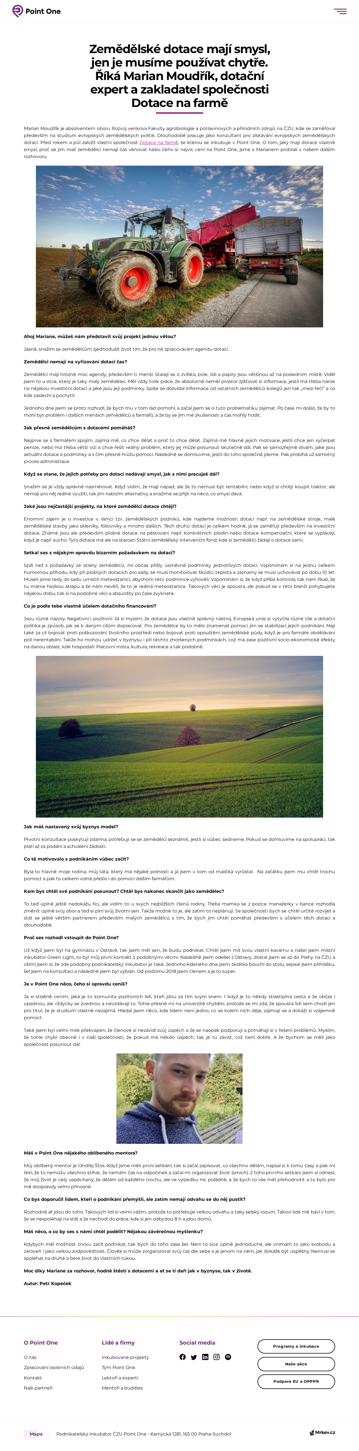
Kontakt (33, 1378)
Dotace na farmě (159, 142)
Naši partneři (38, 1388)
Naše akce (296, 1364)
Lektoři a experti (120, 1378)
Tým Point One (118, 1367)
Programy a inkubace (296, 1346)
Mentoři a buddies (122, 1388)
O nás (30, 1357)
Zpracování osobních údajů (54, 1367)
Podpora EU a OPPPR (296, 1381)
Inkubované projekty (125, 1357)
